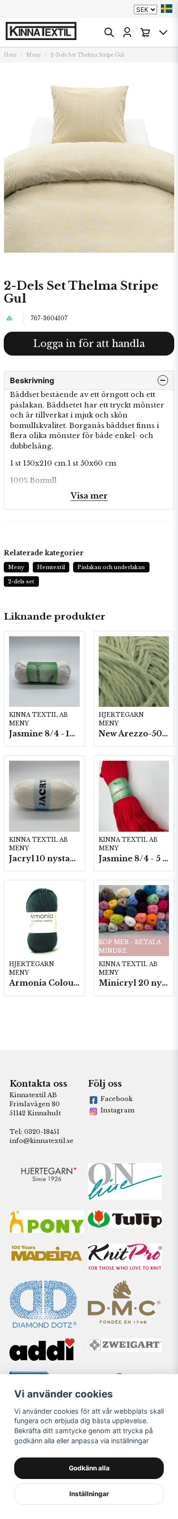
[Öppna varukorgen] (145, 32)
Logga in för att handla (89, 343)
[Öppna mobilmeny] (163, 32)
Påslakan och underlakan (111, 567)
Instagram (117, 1110)
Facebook (116, 1099)
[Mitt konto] (127, 32)
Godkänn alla (89, 1468)
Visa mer (89, 495)
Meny (33, 55)
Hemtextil (51, 567)
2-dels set (21, 581)
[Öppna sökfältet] (109, 32)
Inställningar (89, 1494)
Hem (10, 55)
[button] (166, 8)
